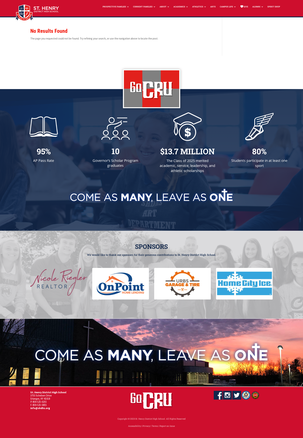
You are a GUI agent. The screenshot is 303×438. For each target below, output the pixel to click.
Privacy (146, 425)
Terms (155, 425)
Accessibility (134, 425)
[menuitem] (115, 7)
